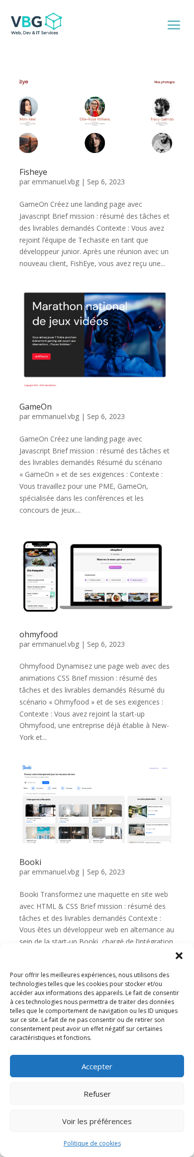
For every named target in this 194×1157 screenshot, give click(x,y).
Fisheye (33, 171)
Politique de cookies (92, 1143)
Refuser (97, 1094)
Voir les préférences (97, 1121)
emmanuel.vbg (55, 181)
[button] (179, 956)
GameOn (35, 406)
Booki (30, 862)
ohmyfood (38, 634)
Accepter (97, 1066)
